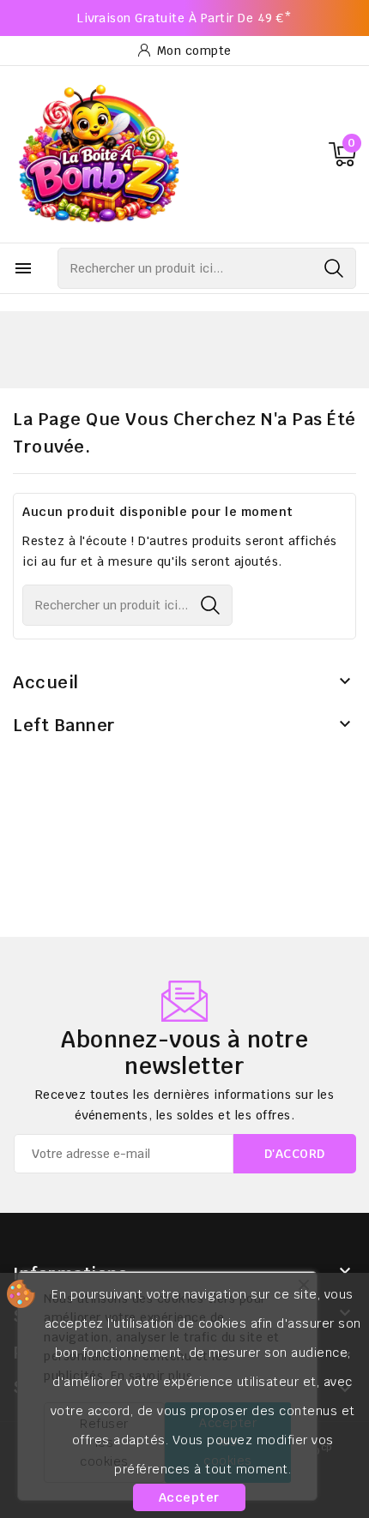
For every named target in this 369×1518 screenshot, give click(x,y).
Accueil (46, 682)
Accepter (189, 1497)
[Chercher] (333, 268)
